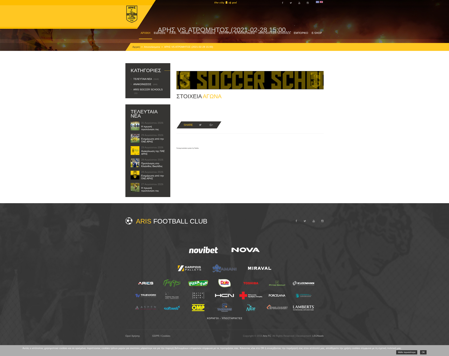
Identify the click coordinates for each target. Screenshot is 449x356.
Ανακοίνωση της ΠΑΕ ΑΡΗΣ (153, 152)
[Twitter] (200, 124)
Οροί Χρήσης (132, 335)
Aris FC (267, 335)
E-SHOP (317, 32)
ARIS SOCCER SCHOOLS (274, 32)
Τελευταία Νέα (146, 79)
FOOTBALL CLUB (171, 221)
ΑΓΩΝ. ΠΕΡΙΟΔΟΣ (204, 32)
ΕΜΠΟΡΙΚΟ (301, 32)
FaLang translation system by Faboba (187, 148)
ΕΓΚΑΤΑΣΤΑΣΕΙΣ (245, 32)
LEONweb (318, 335)
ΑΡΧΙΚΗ (145, 32)
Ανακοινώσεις (145, 84)
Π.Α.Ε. (173, 32)
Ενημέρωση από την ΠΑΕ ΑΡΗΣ (152, 140)
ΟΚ (423, 352)
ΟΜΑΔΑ (185, 32)
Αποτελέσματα (152, 46)
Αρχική (136, 46)
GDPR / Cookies (161, 335)
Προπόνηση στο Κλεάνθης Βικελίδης (152, 165)
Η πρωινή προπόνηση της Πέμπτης (150, 191)
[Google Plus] (211, 124)
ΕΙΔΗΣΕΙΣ (160, 32)
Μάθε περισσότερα (407, 352)
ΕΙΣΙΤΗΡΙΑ (225, 32)
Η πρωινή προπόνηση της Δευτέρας (150, 129)
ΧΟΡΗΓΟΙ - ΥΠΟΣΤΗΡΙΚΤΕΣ (224, 318)
